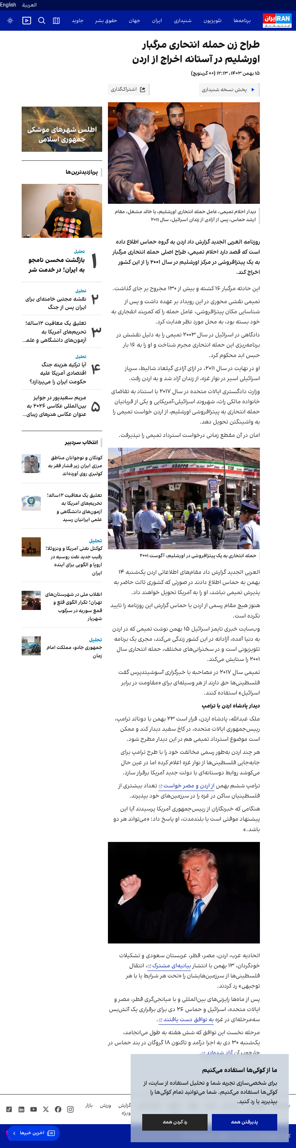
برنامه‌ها (242, 21)
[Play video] (26, 20)
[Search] (42, 20)
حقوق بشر (106, 21)
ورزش (105, 1105)
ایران (157, 21)
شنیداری (183, 21)
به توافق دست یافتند (189, 1019)
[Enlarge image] (184, 498)
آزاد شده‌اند (219, 1053)
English (8, 5)
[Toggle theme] (10, 20)
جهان (134, 21)
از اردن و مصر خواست (189, 786)
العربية (29, 5)
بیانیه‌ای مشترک (171, 966)
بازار (89, 1105)
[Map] (56, 20)
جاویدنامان (72, 21)
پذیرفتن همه (244, 1122)
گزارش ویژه (124, 1109)
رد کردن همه (175, 1122)
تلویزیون (213, 21)
